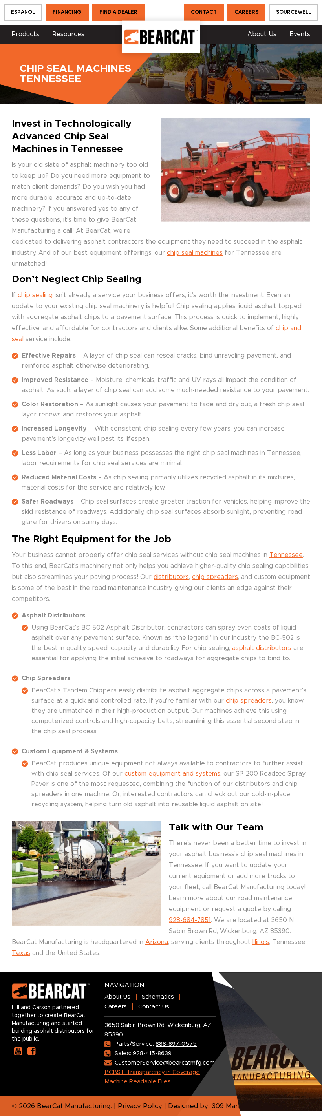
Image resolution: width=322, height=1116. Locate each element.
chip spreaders (215, 577)
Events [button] (300, 34)
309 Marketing (235, 1106)
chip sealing (35, 295)
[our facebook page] (31, 1051)
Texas (21, 953)
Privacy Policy (140, 1106)
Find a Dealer (118, 12)
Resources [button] (68, 34)
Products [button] (25, 34)
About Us (261, 34)
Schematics (158, 997)
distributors (171, 577)
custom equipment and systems (172, 774)
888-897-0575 (176, 1044)
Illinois (260, 942)
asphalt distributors (261, 648)
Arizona (156, 942)
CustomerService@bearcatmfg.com (165, 1063)
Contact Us (153, 1007)
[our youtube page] (18, 1051)
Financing (67, 12)
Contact (204, 12)
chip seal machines (195, 253)
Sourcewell (293, 12)
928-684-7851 (190, 920)
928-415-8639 (152, 1053)
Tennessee (286, 555)
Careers (246, 12)
